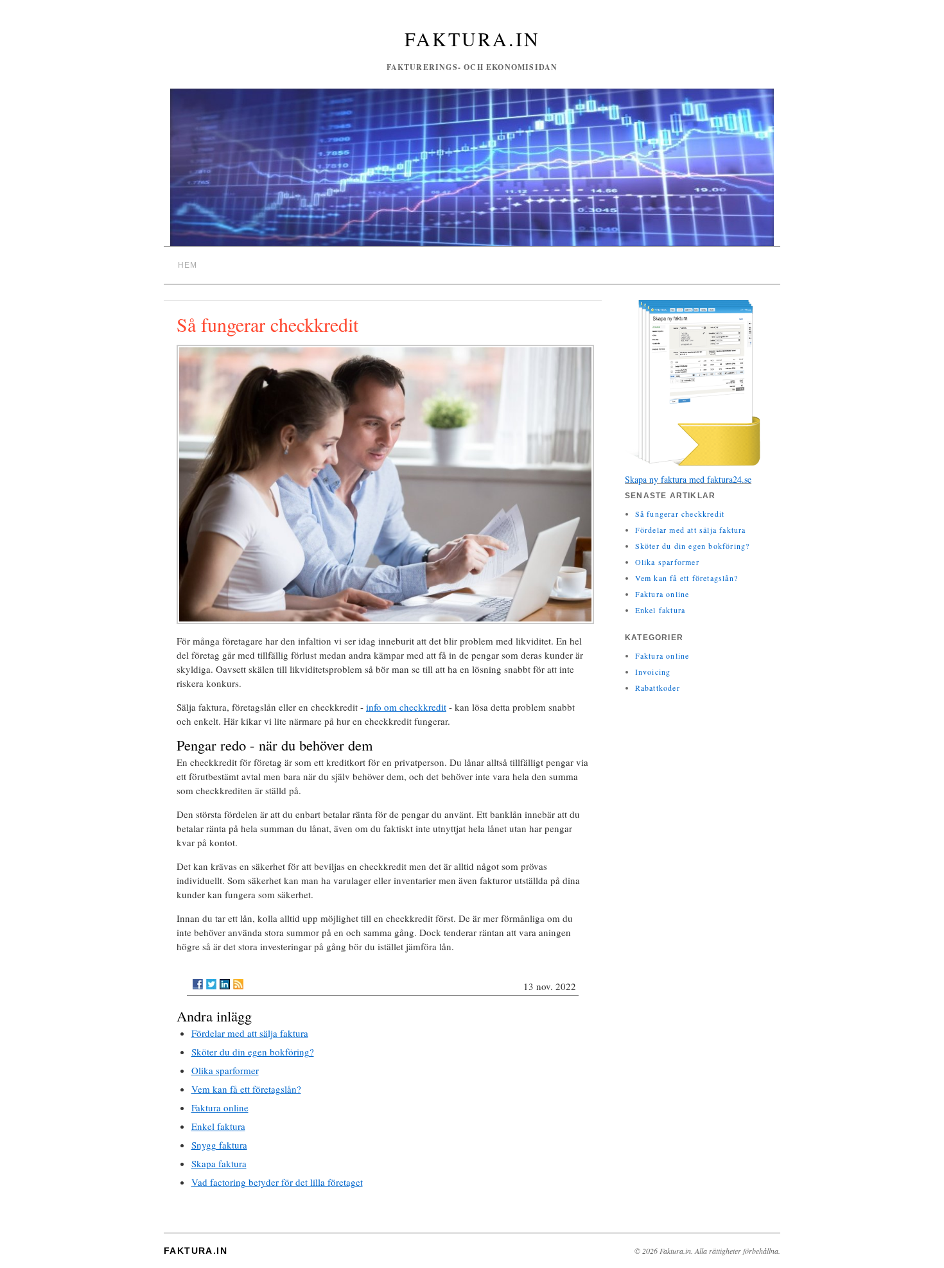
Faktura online (220, 1107)
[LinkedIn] (225, 984)
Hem (188, 265)
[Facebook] (198, 984)
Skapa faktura (219, 1163)
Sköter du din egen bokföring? (252, 1051)
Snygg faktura (219, 1144)
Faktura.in (472, 38)
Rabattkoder (657, 687)
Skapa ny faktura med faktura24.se (688, 479)
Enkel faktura (218, 1126)
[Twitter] (211, 984)
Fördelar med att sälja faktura (249, 1033)
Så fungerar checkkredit (680, 513)
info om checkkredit (406, 706)
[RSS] (238, 984)
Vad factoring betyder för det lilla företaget (277, 1182)
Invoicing (653, 671)
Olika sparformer (225, 1070)
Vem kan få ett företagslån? (246, 1088)
